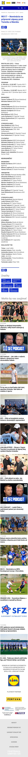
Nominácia (13, 290)
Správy (21, 12)
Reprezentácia (11, 12)
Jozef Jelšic (6, 280)
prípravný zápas (7, 285)
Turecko (18, 285)
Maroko (4, 290)
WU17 (17, 12)
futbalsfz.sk (4, 12)
